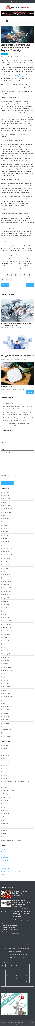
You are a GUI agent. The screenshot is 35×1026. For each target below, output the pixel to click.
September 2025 (8, 518)
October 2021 (7, 667)
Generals (5, 778)
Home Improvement (9, 790)
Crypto (5, 752)
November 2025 (7, 512)
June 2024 (6, 565)
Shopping (5, 817)
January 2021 (6, 693)
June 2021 (6, 680)
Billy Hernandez (19, 56)
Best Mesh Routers (7, 387)
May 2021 (5, 683)
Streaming (6, 823)
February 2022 (7, 654)
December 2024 (7, 545)
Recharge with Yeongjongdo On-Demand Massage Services (6, 285)
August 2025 (6, 522)
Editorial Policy (5, 868)
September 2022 (8, 631)
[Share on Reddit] (29, 275)
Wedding (5, 837)
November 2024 (7, 548)
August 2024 (6, 558)
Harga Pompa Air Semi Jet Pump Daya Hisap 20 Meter (17, 783)
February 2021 (7, 690)
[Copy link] (11, 279)
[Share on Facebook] (7, 275)
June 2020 (6, 716)
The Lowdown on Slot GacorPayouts (19, 892)
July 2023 (5, 601)
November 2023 (7, 588)
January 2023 (6, 617)
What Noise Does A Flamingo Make (13, 840)
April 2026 (6, 495)
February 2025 (7, 538)
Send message (7, 483)
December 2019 (7, 736)
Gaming (5, 775)
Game (4, 772)
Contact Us (4, 849)
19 (12, 978)
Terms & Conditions (7, 863)
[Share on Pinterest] (24, 275)
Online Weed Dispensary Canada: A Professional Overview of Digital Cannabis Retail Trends (17, 413)
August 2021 (6, 673)
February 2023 (7, 614)
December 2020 (7, 697)
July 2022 (5, 637)
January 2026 (6, 505)
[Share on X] (12, 275)
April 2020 (6, 723)
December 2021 (7, 660)
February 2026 (7, 502)
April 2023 (6, 608)
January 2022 (6, 657)
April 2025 (6, 535)
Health (5, 787)
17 (2, 978)
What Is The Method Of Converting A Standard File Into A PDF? (17, 356)
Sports (5, 820)
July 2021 (5, 677)
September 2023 (8, 594)
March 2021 (6, 687)
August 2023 (6, 598)
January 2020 (6, 733)
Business (5, 749)
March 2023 (6, 611)
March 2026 (6, 499)
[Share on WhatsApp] (20, 275)
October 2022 (7, 627)
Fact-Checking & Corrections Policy (11, 871)
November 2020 (7, 700)
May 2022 (5, 644)
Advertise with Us (6, 860)
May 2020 (5, 720)
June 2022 (6, 640)
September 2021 (8, 670)
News (4, 804)
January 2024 (6, 581)
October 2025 (7, 515)
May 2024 (5, 568)
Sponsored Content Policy (8, 874)
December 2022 (7, 621)
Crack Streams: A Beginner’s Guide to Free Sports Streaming (30, 285)
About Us (3, 854)
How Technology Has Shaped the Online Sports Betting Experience (17, 402)
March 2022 (6, 650)
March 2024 (6, 575)
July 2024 (5, 561)
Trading (5, 830)
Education (6, 755)
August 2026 (6, 492)
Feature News (7, 762)
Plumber (5, 810)
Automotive (6, 745)
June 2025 (6, 528)
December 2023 (7, 584)
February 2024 (7, 578)
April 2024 (6, 571)
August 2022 (6, 634)
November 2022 (7, 624)
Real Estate (6, 813)
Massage (5, 800)
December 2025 (7, 509)
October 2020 (7, 703)
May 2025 (5, 532)
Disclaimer (4, 866)
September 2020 (8, 706)
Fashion (5, 758)
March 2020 (6, 726)
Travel (4, 833)
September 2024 (8, 555)
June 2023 (6, 604)
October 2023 (7, 591)
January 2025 (6, 542)
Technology (4, 53)
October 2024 (7, 551)
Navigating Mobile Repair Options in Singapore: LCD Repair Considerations (16, 324)
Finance (5, 765)
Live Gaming (6, 797)
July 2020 (5, 713)
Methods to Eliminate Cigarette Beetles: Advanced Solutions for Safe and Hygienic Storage (18, 419)
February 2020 (7, 730)
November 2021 (7, 664)
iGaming (5, 794)
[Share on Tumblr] (2, 279)
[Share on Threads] (6, 279)
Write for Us (4, 857)
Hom (2, 852)
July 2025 (5, 525)
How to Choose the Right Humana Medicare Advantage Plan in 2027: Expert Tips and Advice (17, 425)
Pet (4, 807)
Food (4, 768)
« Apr (2, 989)
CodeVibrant (20, 1024)
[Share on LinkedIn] (16, 275)
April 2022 (6, 647)
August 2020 (6, 710)
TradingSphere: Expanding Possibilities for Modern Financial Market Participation (18, 408)
